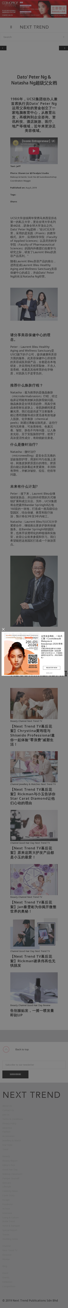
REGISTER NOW (51, 667)
